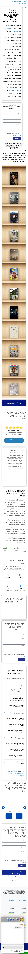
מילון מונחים (24, 906)
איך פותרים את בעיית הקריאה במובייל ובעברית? (16, 712)
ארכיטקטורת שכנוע (23, 904)
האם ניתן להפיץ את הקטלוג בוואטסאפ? (16, 737)
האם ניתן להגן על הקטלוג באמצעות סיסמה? (17, 750)
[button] (4, 465)
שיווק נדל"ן (12, 908)
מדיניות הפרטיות (17, 135)
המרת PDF (24, 918)
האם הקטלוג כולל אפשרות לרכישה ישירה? (16, 756)
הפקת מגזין (12, 915)
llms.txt (10, 895)
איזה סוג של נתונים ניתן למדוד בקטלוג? (15, 762)
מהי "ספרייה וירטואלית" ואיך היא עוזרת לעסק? (15, 744)
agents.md (14, 895)
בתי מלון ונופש (11, 906)
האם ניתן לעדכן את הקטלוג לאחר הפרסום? (15, 719)
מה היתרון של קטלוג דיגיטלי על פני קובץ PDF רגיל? (15, 706)
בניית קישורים (24, 908)
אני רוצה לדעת (19, 816)
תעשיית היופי (11, 904)
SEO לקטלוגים (24, 902)
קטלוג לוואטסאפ (11, 902)
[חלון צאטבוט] (12, 935)
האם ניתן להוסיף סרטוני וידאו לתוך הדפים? (16, 731)
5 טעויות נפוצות (23, 915)
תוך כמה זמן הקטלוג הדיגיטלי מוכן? (16, 725)
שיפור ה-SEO (16, 90)
